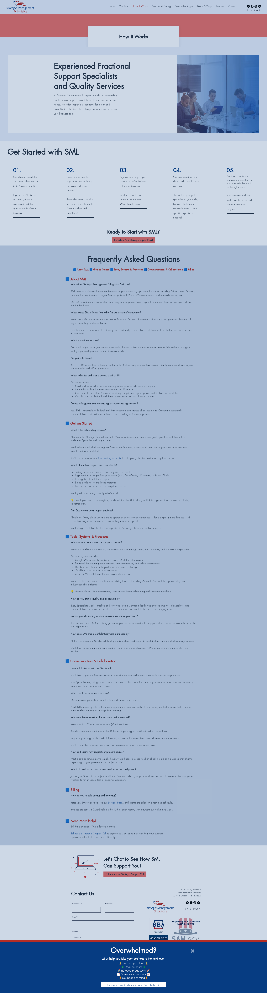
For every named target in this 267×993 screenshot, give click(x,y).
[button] (193, 951)
